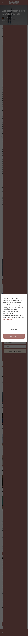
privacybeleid (8, 320)
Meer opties (14, 329)
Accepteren (14, 336)
